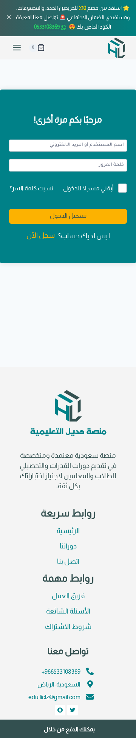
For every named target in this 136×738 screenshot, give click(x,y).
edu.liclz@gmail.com (54, 697)
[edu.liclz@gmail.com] (90, 697)
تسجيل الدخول (68, 216)
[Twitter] (72, 710)
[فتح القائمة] (17, 48)
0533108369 (47, 27)
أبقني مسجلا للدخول (88, 188)
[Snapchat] (60, 710)
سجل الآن (40, 236)
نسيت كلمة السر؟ (31, 188)
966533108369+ (61, 672)
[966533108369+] (90, 671)
